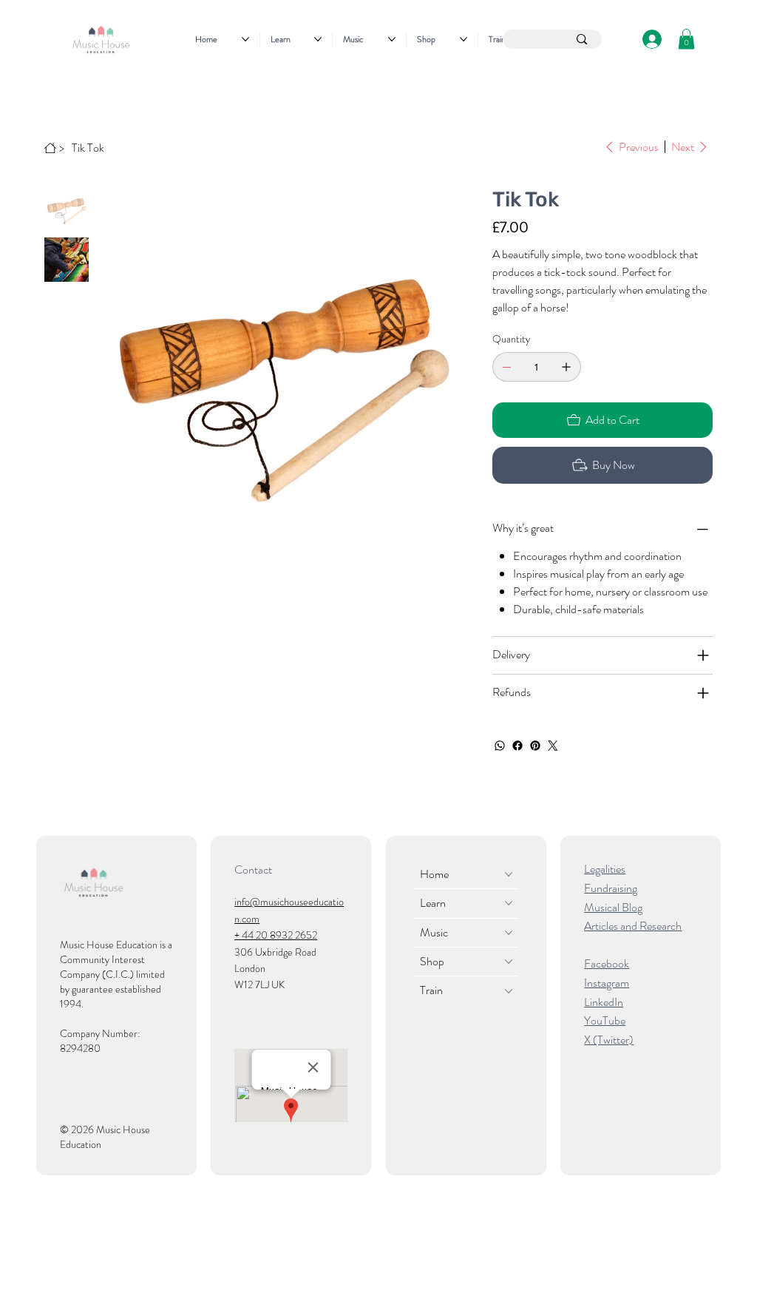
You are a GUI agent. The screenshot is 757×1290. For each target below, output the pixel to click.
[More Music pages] (392, 39)
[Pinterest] (535, 745)
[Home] (50, 148)
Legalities (604, 868)
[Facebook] (517, 745)
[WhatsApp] (499, 745)
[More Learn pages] (318, 39)
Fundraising (610, 887)
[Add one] (566, 367)
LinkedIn (603, 1001)
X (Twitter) (609, 1039)
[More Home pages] (245, 39)
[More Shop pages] (463, 39)
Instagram (606, 982)
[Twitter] (553, 745)
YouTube (604, 1020)
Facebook (606, 963)
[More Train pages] (508, 991)
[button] (686, 39)
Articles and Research (633, 925)
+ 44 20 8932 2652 (275, 935)
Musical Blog (613, 907)
